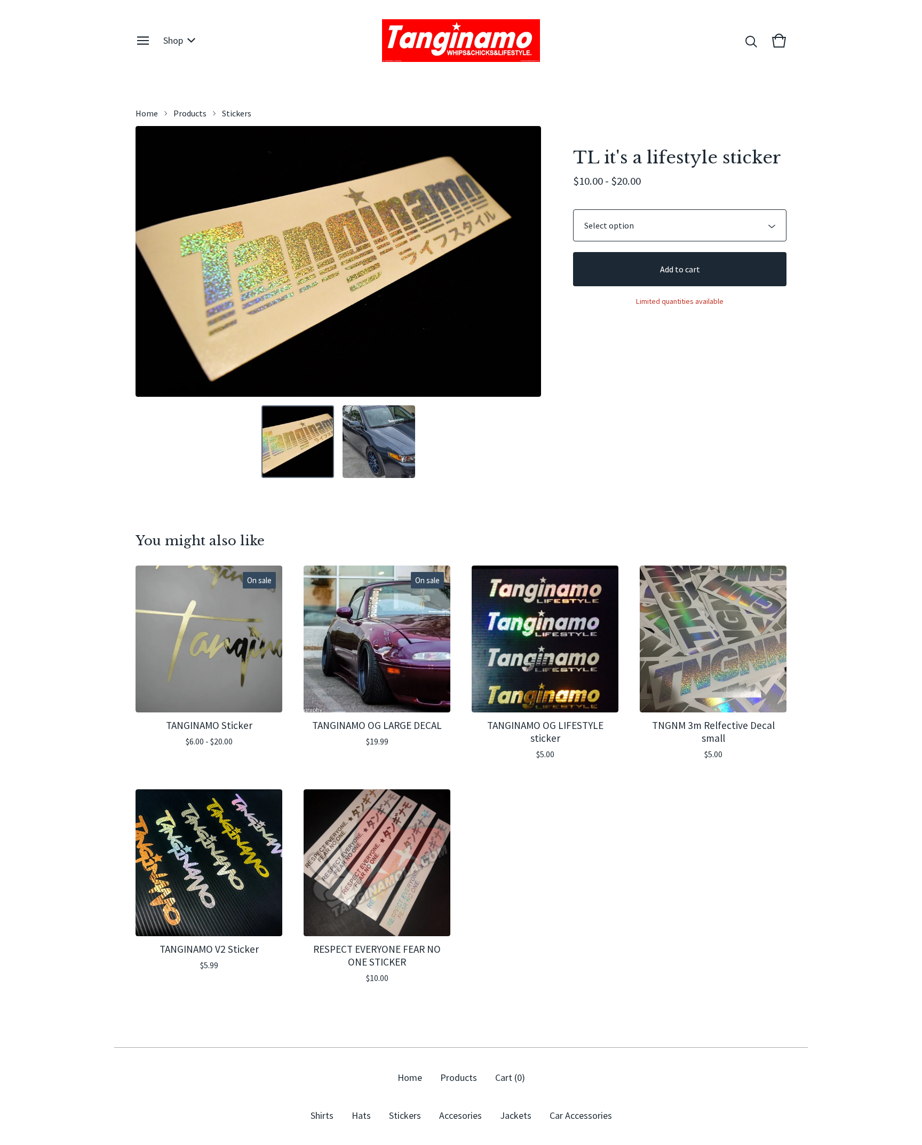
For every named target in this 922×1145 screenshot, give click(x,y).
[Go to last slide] (150, 261)
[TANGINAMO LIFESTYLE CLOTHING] (461, 40)
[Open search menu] (751, 40)
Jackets (515, 1115)
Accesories (460, 1115)
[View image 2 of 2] (379, 441)
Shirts (322, 1115)
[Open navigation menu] (143, 40)
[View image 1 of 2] (297, 441)
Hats (361, 1115)
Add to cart (680, 269)
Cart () (510, 1077)
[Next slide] (526, 261)
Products (189, 113)
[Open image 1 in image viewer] (338, 261)
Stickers (236, 113)
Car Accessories (581, 1115)
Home (147, 113)
